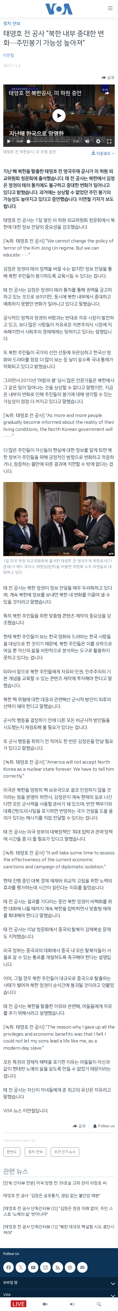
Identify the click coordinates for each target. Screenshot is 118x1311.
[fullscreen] (109, 141)
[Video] (45, 1304)
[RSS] (57, 1267)
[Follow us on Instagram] (45, 1267)
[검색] (99, 1304)
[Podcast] (70, 1267)
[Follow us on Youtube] (33, 1267)
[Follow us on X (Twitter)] (21, 1267)
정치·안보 (11, 23)
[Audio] (72, 1304)
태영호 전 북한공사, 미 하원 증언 (45, 93)
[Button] (108, 77)
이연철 (8, 55)
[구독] (82, 1267)
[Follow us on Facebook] (8, 1267)
